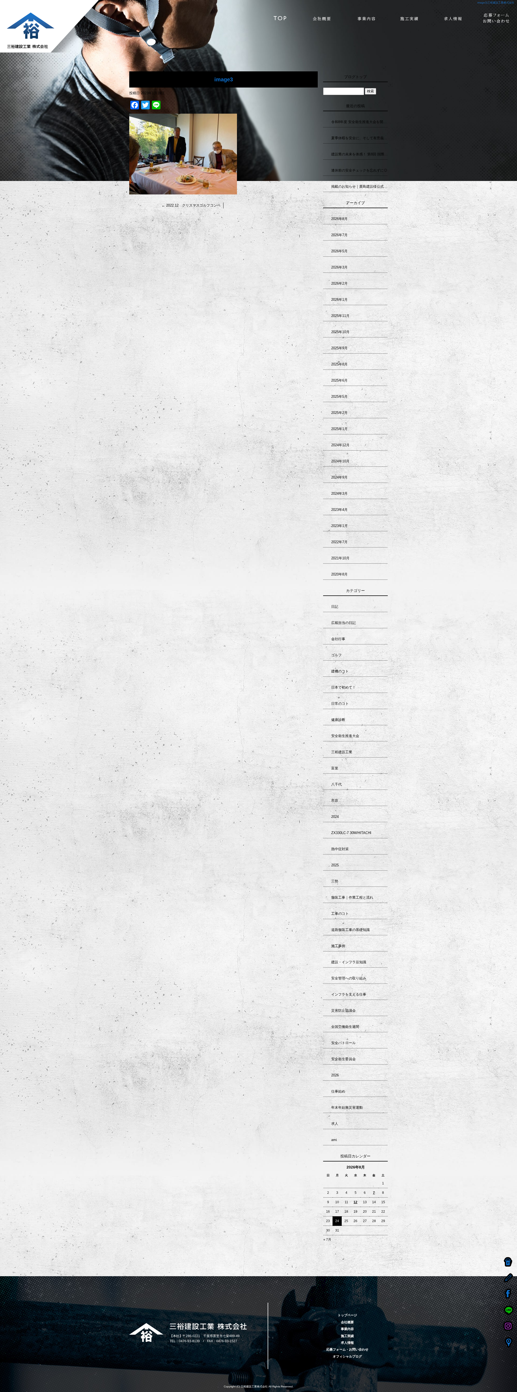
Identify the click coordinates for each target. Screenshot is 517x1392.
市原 (334, 800)
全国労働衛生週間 (345, 1027)
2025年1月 (339, 429)
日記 (334, 607)
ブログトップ (355, 77)
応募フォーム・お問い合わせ (495, 18)
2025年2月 (339, 413)
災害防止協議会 (343, 1011)
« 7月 (327, 1239)
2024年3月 (339, 493)
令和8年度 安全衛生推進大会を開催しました (359, 122)
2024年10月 (340, 461)
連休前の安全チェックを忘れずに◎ (359, 170)
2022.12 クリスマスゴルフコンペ (191, 205)
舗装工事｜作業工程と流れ (352, 897)
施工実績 (409, 18)
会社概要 (323, 18)
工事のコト (340, 914)
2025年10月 (340, 332)
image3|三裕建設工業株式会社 (495, 2)
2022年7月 (339, 542)
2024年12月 (340, 445)
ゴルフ (336, 655)
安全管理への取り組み (348, 978)
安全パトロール (343, 1043)
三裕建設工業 (341, 752)
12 (355, 1202)
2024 (335, 817)
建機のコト (340, 671)
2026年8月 (339, 219)
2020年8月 (339, 574)
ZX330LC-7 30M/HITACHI (351, 833)
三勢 (334, 881)
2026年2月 (339, 283)
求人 (334, 1124)
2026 (335, 1075)
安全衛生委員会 (343, 1059)
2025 (335, 865)
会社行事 (338, 639)
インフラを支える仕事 (348, 994)
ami (334, 1140)
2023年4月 (339, 510)
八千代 (336, 784)
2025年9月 (339, 348)
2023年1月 (339, 526)
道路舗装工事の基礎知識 (350, 930)
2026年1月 (339, 300)
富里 (334, 768)
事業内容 (366, 18)
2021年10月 (340, 558)
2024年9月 (339, 477)
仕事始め (338, 1091)
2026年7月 (339, 235)
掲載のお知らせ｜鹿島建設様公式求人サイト (359, 186)
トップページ (280, 18)
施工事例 (338, 946)
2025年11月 (340, 316)
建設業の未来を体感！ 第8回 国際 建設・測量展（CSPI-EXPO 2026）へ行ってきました (359, 154)
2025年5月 (339, 397)
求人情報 (452, 18)
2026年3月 (339, 267)
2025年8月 (339, 364)
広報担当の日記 (343, 623)
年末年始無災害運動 (347, 1107)
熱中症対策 (340, 849)
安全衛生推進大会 (345, 736)
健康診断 (338, 720)
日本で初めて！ (343, 687)
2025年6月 (339, 380)
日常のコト (340, 704)
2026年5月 (339, 251)
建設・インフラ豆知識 (348, 962)
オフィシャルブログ (347, 1356)
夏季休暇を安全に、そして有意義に (359, 138)
